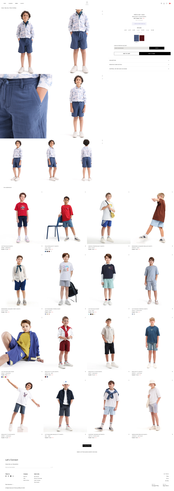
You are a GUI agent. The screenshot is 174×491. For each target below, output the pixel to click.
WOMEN (11, 3)
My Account (36, 476)
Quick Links (36, 474)
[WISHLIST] (166, 3)
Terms (167, 478)
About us (25, 476)
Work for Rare (26, 480)
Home (2, 7)
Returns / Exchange (38, 478)
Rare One (7, 7)
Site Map (167, 480)
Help (24, 478)
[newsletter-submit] (52, 467)
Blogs (167, 476)
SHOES (22, 3)
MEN (5, 3)
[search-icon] (161, 3)
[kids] (87, 3)
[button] (102, 11)
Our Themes (166, 473)
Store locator (36, 482)
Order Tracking (37, 480)
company (25, 474)
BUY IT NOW (152, 53)
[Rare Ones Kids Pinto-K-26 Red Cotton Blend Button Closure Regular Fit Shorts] (141, 38)
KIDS (16, 3)
